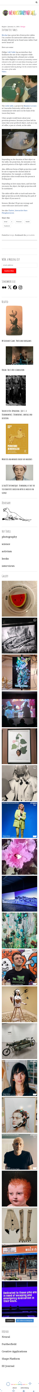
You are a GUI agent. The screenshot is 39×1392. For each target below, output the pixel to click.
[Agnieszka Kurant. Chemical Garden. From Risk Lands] (19, 930)
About (14, 1388)
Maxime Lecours (30, 106)
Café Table (11, 52)
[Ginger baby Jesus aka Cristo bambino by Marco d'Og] (19, 1189)
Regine (4, 26)
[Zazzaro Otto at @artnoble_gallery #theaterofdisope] (19, 1041)
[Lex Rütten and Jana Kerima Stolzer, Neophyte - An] (19, 672)
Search (36, 2)
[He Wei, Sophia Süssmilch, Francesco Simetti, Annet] (19, 783)
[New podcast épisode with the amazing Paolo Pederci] (19, 967)
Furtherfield (9, 1344)
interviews (8, 566)
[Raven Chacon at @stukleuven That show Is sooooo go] (19, 894)
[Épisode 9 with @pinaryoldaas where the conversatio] (19, 820)
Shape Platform (11, 1358)
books (5, 558)
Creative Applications (14, 1351)
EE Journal (8, 1366)
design (23, 26)
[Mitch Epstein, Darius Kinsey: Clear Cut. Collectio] (19, 636)
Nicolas (4, 35)
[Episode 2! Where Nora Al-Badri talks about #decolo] (19, 1078)
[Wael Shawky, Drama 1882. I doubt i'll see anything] (19, 709)
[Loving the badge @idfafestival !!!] (19, 599)
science (6, 544)
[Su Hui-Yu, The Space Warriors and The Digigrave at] (19, 1299)
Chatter (11, 210)
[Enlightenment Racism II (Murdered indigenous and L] (19, 746)
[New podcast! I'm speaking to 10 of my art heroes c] (19, 1152)
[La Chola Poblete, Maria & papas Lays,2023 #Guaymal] (19, 1004)
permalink (30, 235)
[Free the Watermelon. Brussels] (19, 1262)
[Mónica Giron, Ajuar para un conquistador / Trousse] (19, 1225)
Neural (6, 1336)
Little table (9, 106)
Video (4, 72)
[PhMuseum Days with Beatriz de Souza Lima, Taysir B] (19, 1115)
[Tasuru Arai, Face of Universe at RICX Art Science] (19, 857)
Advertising (25, 1388)
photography (9, 536)
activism (7, 551)
